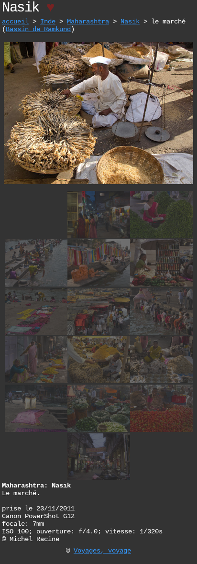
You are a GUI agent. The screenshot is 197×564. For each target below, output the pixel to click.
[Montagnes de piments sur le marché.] (161, 236)
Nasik (130, 21)
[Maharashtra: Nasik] (98, 236)
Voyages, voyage (102, 550)
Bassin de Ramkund (38, 29)
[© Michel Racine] (98, 183)
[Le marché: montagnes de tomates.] (161, 430)
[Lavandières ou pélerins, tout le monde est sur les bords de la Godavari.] (161, 333)
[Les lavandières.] (36, 285)
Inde (47, 21)
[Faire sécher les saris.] (36, 430)
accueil (15, 21)
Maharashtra (88, 21)
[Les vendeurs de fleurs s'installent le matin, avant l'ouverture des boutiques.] (36, 382)
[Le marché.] (98, 382)
